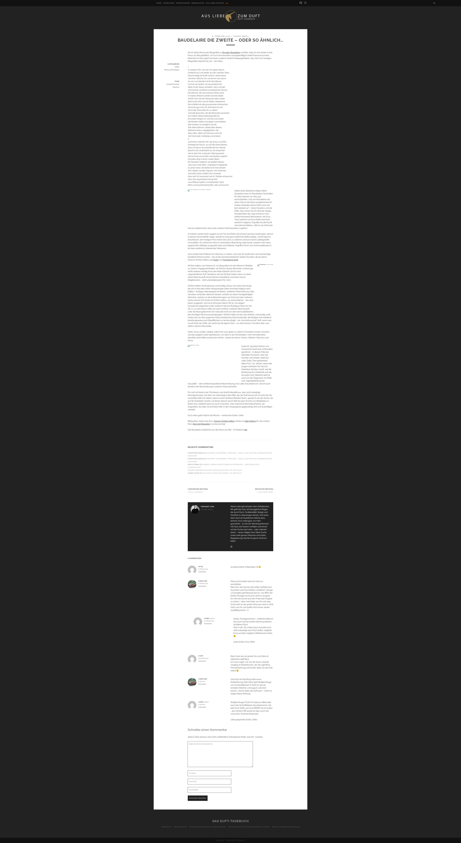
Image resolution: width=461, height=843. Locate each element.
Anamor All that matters (224, 421)
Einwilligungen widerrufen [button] (286, 827)
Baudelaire (235, 52)
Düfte (177, 67)
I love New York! (265, 492)
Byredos (226, 52)
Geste (215, 260)
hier (245, 430)
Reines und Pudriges (171, 70)
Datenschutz (180, 827)
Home (158, 3)
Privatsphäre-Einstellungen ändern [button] (207, 827)
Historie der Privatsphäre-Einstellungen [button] (249, 827)
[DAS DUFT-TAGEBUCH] (230, 22)
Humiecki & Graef (230, 260)
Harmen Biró (194, 470)
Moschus (176, 87)
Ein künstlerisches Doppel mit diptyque (222, 470)
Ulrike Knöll (241, 36)
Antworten (202, 572)
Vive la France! (195, 492)
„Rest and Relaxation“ (201, 424)
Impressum (166, 827)
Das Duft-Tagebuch (230, 821)
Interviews (168, 3)
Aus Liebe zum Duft (215, 3)
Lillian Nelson (250, 421)
